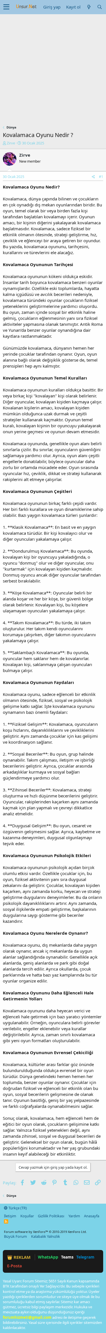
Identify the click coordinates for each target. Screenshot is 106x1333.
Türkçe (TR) (17, 1207)
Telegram (85, 1257)
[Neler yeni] (88, 7)
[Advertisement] (53, 70)
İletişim (10, 1215)
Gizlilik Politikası (51, 1215)
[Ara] (99, 7)
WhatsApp (48, 1257)
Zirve (11, 143)
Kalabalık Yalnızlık (45, 1236)
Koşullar (27, 1215)
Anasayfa (91, 1215)
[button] (6, 7)
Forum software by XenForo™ (45, 1232)
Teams (67, 1257)
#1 (101, 176)
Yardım (74, 1215)
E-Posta (14, 1265)
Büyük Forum (15, 1236)
